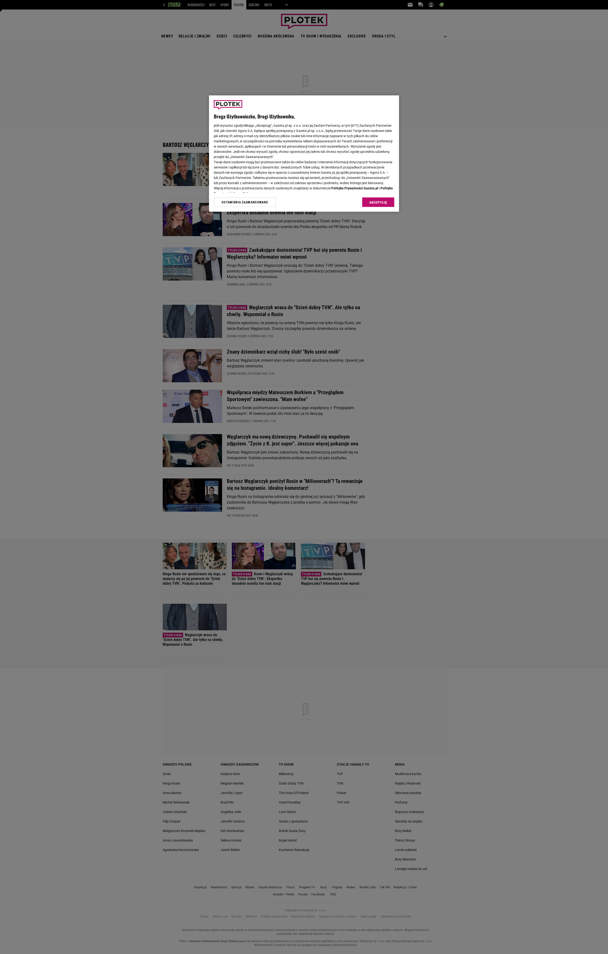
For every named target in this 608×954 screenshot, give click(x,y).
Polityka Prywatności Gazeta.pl (354, 188)
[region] (304, 153)
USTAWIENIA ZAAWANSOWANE (245, 202)
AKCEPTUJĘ (378, 202)
